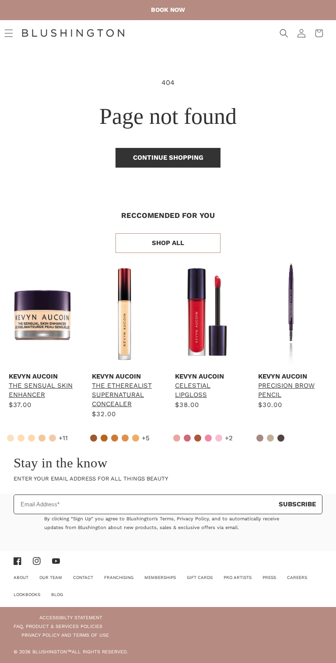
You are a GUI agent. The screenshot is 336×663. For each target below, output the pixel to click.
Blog (57, 594)
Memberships (160, 577)
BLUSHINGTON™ (52, 652)
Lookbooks (27, 594)
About (21, 577)
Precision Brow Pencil (286, 390)
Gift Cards (200, 577)
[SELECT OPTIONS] (41, 355)
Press (269, 577)
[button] (9, 33)
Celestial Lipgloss (192, 390)
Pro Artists (238, 577)
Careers (297, 577)
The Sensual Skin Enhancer (41, 390)
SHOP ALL (168, 243)
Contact (83, 577)
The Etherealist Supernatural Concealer (122, 395)
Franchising (118, 577)
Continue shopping (168, 157)
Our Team (50, 577)
